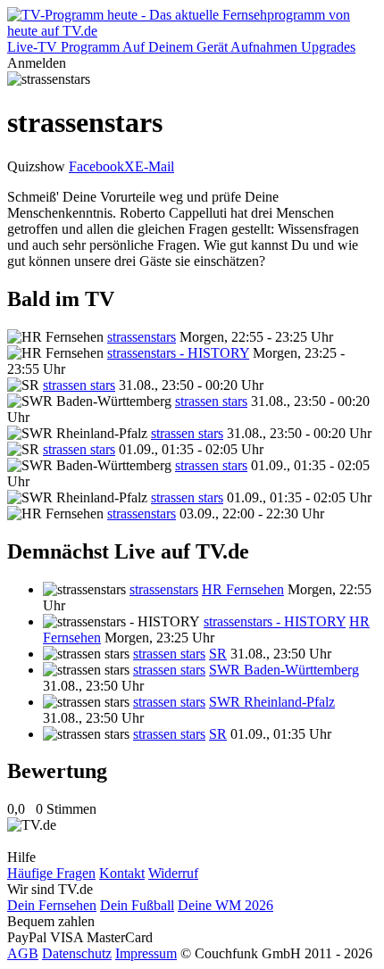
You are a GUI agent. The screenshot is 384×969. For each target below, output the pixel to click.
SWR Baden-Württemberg (284, 669)
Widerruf (173, 873)
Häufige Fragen (51, 873)
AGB (22, 953)
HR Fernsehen (243, 589)
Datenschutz (77, 953)
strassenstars (141, 336)
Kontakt (122, 873)
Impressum (146, 953)
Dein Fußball (137, 905)
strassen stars (79, 385)
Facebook (96, 166)
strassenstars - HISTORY (178, 352)
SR (218, 653)
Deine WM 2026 (225, 905)
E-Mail (154, 166)
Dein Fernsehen (51, 905)
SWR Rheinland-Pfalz (272, 701)
